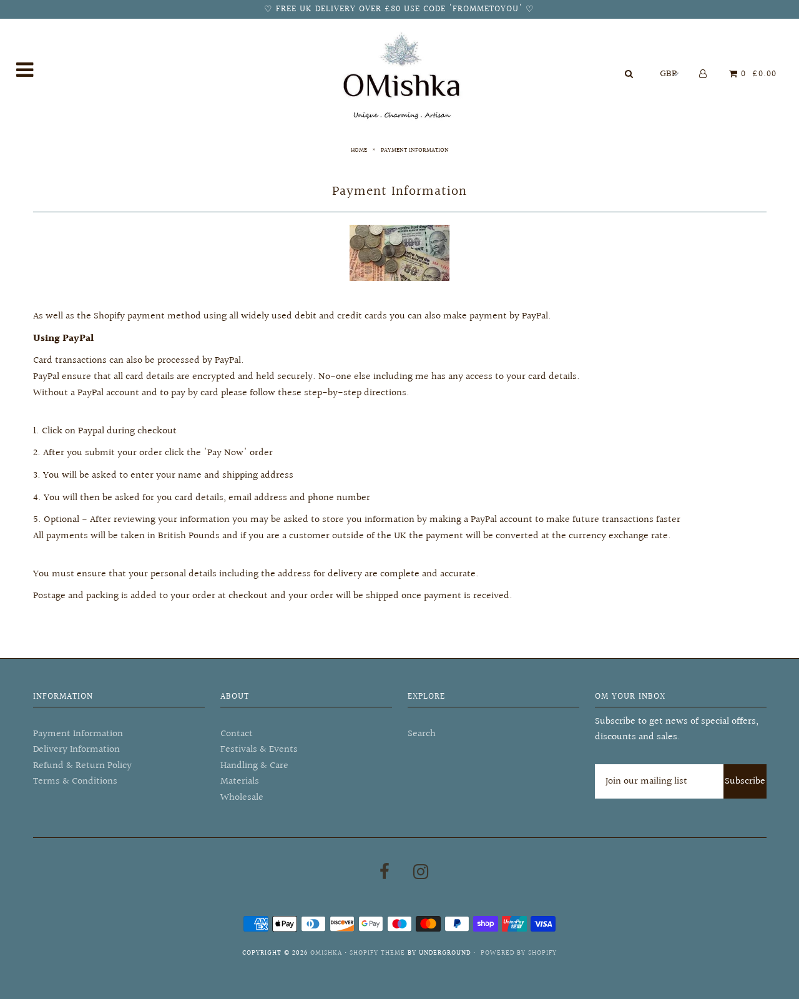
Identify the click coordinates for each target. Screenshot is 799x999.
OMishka (326, 953)
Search (422, 734)
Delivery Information (76, 749)
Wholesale (241, 797)
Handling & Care (254, 766)
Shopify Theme (377, 953)
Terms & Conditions (75, 781)
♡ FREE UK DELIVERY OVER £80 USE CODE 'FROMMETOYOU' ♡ (399, 9)
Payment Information (78, 734)
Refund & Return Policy (82, 766)
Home (359, 150)
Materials (239, 781)
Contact (236, 734)
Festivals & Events (259, 749)
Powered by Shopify (519, 953)
